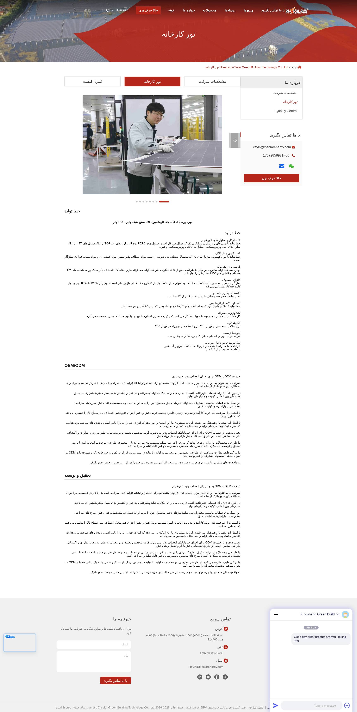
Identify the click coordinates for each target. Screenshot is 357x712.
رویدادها (230, 10)
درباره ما (189, 10)
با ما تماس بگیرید (272, 10)
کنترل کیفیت (92, 81)
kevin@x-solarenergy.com (272, 147)
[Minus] (275, 614)
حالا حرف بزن (148, 10)
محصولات (210, 10)
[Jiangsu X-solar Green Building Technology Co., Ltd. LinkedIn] (200, 678)
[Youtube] (208, 678)
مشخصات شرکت (212, 81)
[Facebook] (217, 678)
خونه (171, 10)
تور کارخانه (152, 81)
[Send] (275, 705)
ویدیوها (248, 10)
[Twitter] (225, 678)
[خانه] (296, 10)
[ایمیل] (281, 166)
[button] (164, 201)
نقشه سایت (256, 707)
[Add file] (347, 705)
